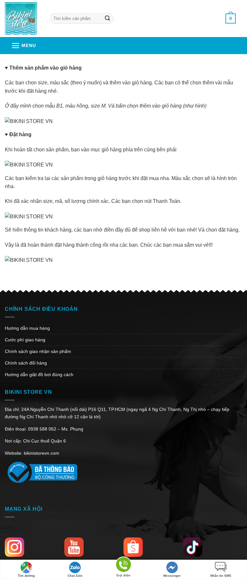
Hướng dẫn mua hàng (27, 328)
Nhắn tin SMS (220, 575)
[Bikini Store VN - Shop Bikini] (22, 18)
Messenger (172, 575)
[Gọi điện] (123, 566)
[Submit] (107, 18)
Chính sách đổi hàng (26, 362)
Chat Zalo (75, 575)
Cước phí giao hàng (25, 339)
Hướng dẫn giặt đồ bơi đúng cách (39, 374)
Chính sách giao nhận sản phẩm (38, 351)
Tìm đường (26, 575)
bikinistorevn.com (41, 453)
